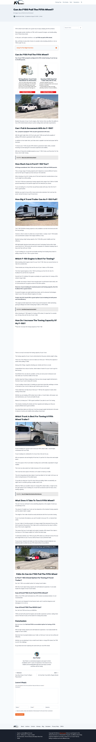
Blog (43, 726)
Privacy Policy (55, 726)
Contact (33, 726)
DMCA (61, 726)
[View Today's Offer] (27, 92)
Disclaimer (48, 726)
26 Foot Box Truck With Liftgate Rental (48, 674)
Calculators (76, 2)
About (22, 726)
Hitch (41, 16)
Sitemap (38, 726)
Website (48, 707)
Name (18, 707)
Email (32, 707)
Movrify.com (63, 733)
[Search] (80, 27)
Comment (18, 687)
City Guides (65, 2)
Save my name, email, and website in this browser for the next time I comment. (35, 710)
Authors (27, 726)
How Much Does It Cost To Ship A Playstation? (23, 675)
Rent (71, 2)
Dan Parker (36, 658)
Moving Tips (58, 2)
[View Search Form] (81, 2)
